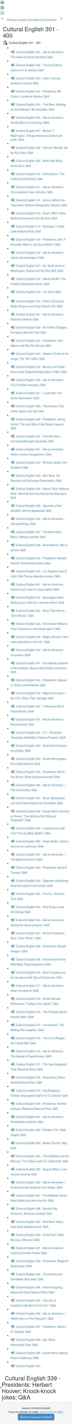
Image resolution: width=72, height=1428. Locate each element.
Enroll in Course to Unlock (36, 1417)
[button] (2, 3)
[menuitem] (2, 9)
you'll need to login (51, 1412)
